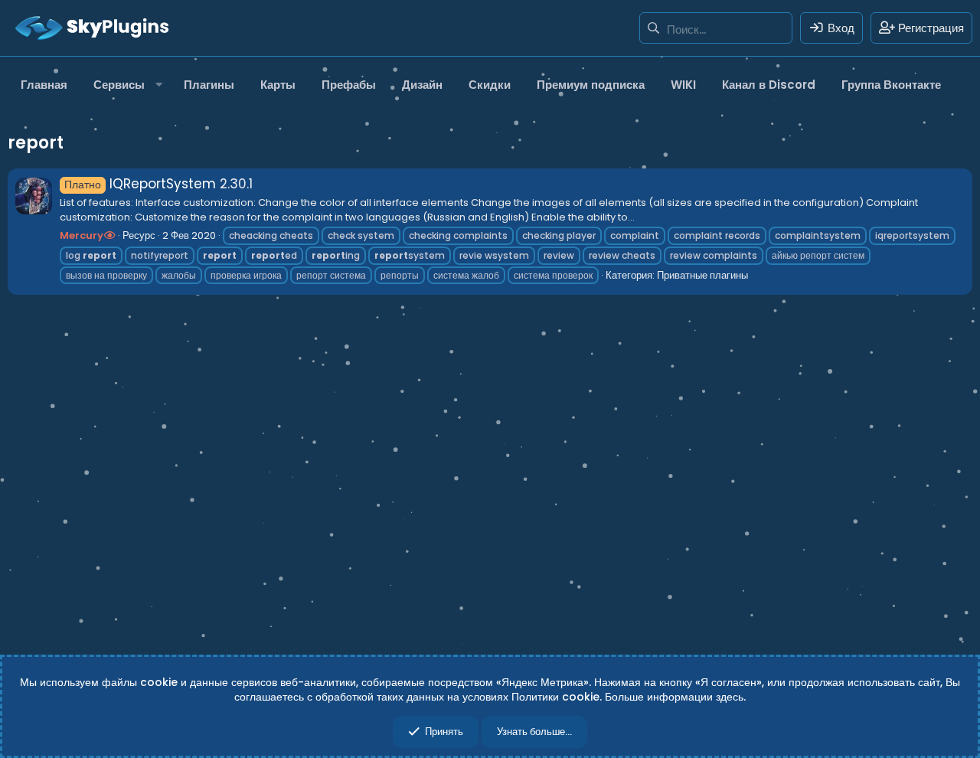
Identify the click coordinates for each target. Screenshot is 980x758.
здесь (729, 696)
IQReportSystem (140, 184)
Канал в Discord (768, 85)
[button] (125, 84)
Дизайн (422, 85)
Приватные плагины (702, 275)
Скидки (490, 85)
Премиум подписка (591, 85)
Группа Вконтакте (891, 85)
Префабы (349, 85)
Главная (44, 85)
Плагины (209, 85)
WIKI (683, 85)
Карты (278, 85)
